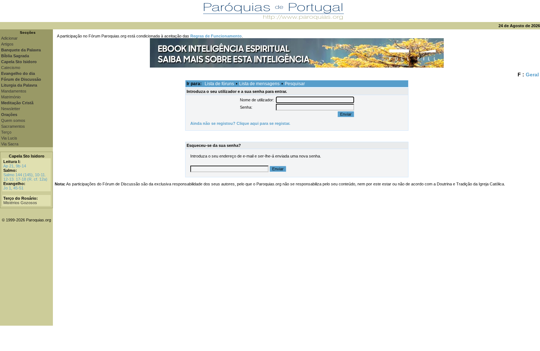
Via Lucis (9, 138)
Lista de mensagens (259, 83)
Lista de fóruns (219, 83)
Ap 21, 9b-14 (14, 166)
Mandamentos (13, 91)
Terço (6, 132)
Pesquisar (295, 83)
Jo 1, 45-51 (13, 188)
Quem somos (13, 120)
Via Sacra (9, 144)
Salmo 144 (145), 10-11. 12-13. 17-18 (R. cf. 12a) (25, 177)
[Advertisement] (296, 274)
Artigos (7, 44)
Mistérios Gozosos (20, 202)
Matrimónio (11, 97)
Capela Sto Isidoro (26, 156)
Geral (532, 74)
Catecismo (10, 67)
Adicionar (9, 38)
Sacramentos (13, 126)
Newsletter (10, 108)
